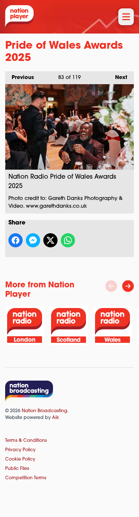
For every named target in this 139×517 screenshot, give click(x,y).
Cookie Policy (20, 459)
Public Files (17, 468)
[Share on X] (50, 240)
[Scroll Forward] (128, 286)
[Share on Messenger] (33, 240)
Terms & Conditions (26, 440)
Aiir (55, 417)
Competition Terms (25, 478)
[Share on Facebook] (15, 240)
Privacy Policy (20, 450)
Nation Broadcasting (44, 411)
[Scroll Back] (111, 286)
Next (118, 77)
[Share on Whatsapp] (68, 240)
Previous (19, 77)
